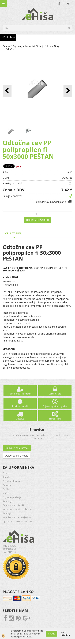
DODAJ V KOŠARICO (37, 220)
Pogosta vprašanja (12, 497)
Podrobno (9, 37)
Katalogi (7, 513)
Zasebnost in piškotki (13, 505)
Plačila (6, 489)
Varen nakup (55, 393)
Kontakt (6, 477)
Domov (6, 46)
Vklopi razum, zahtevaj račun (17, 517)
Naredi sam (55, 418)
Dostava (20, 418)
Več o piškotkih (65, 634)
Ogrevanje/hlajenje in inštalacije (28, 46)
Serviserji (7, 501)
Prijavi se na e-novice (17, 448)
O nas (5, 473)
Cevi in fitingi (53, 46)
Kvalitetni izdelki (20, 406)
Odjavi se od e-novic (16, 455)
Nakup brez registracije (20, 393)
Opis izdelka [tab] (13, 233)
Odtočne (10, 49)
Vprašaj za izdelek (13, 183)
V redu (51, 633)
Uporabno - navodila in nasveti (18, 521)
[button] (67, 91)
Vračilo (6, 493)
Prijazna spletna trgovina (55, 406)
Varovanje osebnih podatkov (17, 509)
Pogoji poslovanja (11, 481)
